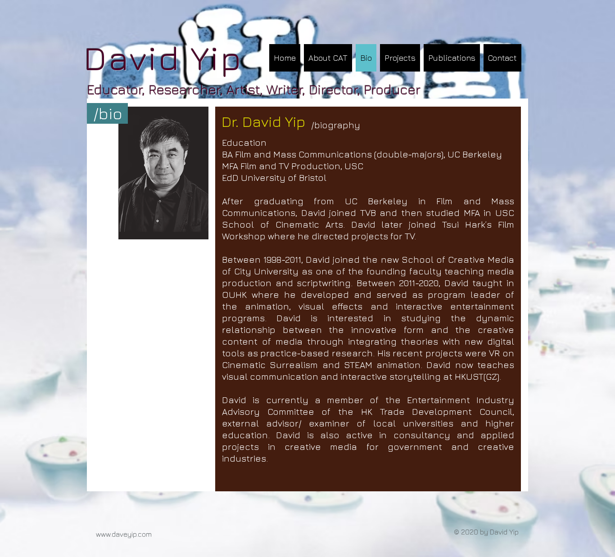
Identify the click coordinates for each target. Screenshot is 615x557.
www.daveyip (116, 534)
